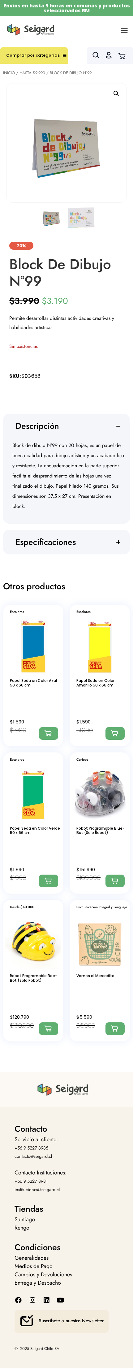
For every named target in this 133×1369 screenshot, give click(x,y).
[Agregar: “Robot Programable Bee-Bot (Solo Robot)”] (48, 1028)
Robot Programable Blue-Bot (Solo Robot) (100, 830)
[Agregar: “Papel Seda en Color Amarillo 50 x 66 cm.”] (115, 733)
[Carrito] (124, 55)
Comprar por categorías (33, 55)
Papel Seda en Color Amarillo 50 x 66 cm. (95, 682)
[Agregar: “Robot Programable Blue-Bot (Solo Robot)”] (115, 881)
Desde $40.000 (22, 906)
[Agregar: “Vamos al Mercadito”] (115, 1028)
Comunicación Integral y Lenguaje (101, 906)
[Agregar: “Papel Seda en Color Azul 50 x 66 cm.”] (48, 733)
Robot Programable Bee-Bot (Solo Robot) (33, 978)
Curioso (82, 759)
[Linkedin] (46, 1300)
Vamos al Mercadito (95, 975)
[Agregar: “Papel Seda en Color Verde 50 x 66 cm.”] (48, 881)
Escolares (17, 611)
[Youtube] (60, 1300)
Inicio (9, 73)
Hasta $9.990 (32, 73)
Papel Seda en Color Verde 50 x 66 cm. (35, 830)
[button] (124, 30)
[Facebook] (18, 1300)
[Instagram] (32, 1300)
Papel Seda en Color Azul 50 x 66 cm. (33, 682)
